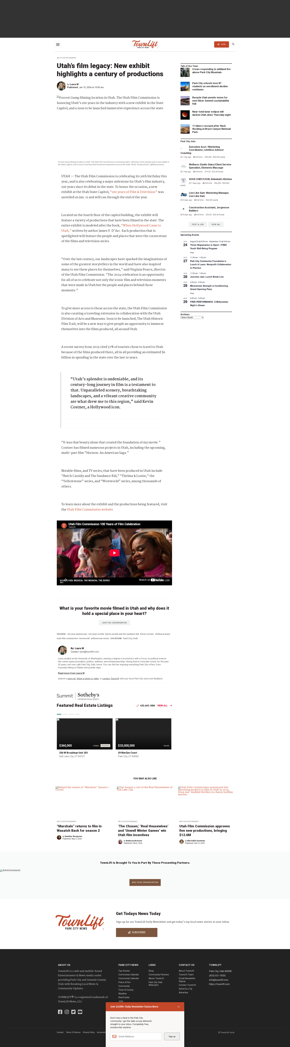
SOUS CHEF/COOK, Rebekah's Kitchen (210, 179)
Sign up (172, 1036)
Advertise (183, 992)
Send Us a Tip (185, 989)
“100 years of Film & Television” (133, 192)
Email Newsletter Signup (187, 980)
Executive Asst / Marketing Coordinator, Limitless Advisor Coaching (202, 150)
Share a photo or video (88, 678)
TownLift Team (186, 974)
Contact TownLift (187, 985)
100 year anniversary (77, 634)
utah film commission (67, 638)
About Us (64, 965)
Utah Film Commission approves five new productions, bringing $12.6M (204, 830)
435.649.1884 (147, 705)
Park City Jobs (188, 141)
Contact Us (186, 965)
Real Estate (123, 997)
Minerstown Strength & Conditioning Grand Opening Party (209, 287)
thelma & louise (162, 634)
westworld (84, 638)
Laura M (74, 84)
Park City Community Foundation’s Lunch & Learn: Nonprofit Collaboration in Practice (210, 264)
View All (162, 706)
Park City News (128, 965)
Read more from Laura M (71, 673)
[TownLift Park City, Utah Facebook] (60, 1012)
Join (223, 44)
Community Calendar (128, 974)
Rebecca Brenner (134, 841)
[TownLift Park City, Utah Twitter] (73, 1012)
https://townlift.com (219, 984)
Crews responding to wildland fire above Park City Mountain (211, 71)
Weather (122, 993)
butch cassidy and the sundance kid (122, 634)
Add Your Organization (145, 882)
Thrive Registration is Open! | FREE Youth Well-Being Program (208, 246)
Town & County (125, 990)
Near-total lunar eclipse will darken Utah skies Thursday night (211, 113)
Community (124, 986)
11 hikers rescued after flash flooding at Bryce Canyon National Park (211, 129)
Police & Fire (124, 982)
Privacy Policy (89, 1032)
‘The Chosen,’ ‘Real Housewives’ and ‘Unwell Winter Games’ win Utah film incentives (143, 830)
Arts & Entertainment (66, 58)
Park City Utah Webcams (155, 984)
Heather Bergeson (73, 836)
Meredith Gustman (196, 841)
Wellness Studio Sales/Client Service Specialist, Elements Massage (210, 166)
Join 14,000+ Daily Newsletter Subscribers (134, 1006)
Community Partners (159, 974)
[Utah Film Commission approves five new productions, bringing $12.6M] (206, 802)
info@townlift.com (218, 980)
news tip (71, 678)
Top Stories (124, 971)
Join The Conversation (114, 623)
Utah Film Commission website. (90, 509)
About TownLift (156, 978)
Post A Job (198, 224)
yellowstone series (100, 638)
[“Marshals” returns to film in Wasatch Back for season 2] (84, 802)
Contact (60, 1032)
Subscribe (138, 932)
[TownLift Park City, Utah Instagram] (67, 1012)
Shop (151, 971)
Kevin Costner (147, 634)
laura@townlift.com (89, 652)
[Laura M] (62, 86)
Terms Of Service (73, 1032)
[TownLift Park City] (145, 44)
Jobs (120, 1001)
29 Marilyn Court (127, 752)
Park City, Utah (130, 638)
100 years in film (96, 634)
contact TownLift (110, 678)
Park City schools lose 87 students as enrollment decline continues (210, 86)
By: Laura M (77, 648)
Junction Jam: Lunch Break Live (207, 276)
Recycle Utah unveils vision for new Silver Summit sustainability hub (210, 100)
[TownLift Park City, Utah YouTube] (80, 1012)
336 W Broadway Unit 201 (73, 752)
